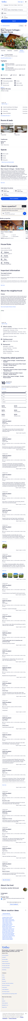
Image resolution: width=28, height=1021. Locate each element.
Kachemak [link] (6, 5)
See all (2, 87)
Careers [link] (3, 977)
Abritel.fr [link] (3, 1001)
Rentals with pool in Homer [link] (7, 932)
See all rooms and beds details (8, 162)
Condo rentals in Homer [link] (7, 923)
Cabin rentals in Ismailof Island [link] (8, 920)
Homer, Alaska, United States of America (13, 10)
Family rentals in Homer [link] (7, 925)
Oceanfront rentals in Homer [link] (8, 930)
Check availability (14, 198)
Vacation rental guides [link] (6, 963)
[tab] (6, 913)
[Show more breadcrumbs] (2, 5)
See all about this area (5, 115)
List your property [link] (5, 955)
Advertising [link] (4, 969)
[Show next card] (26, 41)
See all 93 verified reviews (6, 58)
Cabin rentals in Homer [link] (7, 921)
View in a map (4, 103)
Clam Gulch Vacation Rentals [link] (8, 934)
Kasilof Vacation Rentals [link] (7, 937)
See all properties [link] (6, 25)
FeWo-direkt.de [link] (5, 1003)
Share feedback (14, 904)
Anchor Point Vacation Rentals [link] (8, 933)
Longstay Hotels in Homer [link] (7, 917)
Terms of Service (12, 1018)
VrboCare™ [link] (4, 957)
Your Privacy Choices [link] (5, 991)
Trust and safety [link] (5, 959)
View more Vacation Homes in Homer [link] (8, 306)
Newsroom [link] (4, 981)
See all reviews (6, 879)
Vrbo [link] (3, 998)
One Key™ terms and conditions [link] (7, 983)
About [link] (3, 975)
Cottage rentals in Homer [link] (7, 924)
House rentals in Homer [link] (7, 927)
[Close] (25, 1013)
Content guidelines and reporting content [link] (9, 993)
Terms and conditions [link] (6, 985)
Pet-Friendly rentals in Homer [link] (8, 931)
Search (14, 21)
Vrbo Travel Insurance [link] (6, 967)
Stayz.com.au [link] (4, 1007)
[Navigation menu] (25, 1)
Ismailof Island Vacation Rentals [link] (8, 935)
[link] (26, 26)
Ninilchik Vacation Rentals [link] (7, 938)
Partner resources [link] (5, 961)
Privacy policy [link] (4, 987)
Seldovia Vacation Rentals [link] (7, 939)
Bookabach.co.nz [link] (5, 1005)
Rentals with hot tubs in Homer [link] (8, 926)
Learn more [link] (4, 389)
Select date (6, 191)
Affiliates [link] (3, 979)
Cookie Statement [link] (5, 989)
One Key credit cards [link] (6, 965)
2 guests (6, 17)
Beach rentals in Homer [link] (7, 918)
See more (3, 182)
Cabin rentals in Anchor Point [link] (8, 919)
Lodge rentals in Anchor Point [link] (8, 928)
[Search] (24, 213)
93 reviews (8, 383)
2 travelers (6, 195)
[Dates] (14, 13)
